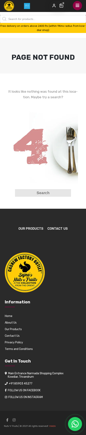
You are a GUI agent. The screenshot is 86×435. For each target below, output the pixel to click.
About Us (11, 322)
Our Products (30, 228)
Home (8, 316)
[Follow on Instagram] (14, 420)
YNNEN (52, 426)
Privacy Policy (14, 342)
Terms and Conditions (19, 349)
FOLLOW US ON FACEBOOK (24, 390)
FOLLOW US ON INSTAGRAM (25, 397)
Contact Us (57, 228)
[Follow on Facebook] (7, 420)
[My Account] (54, 5)
